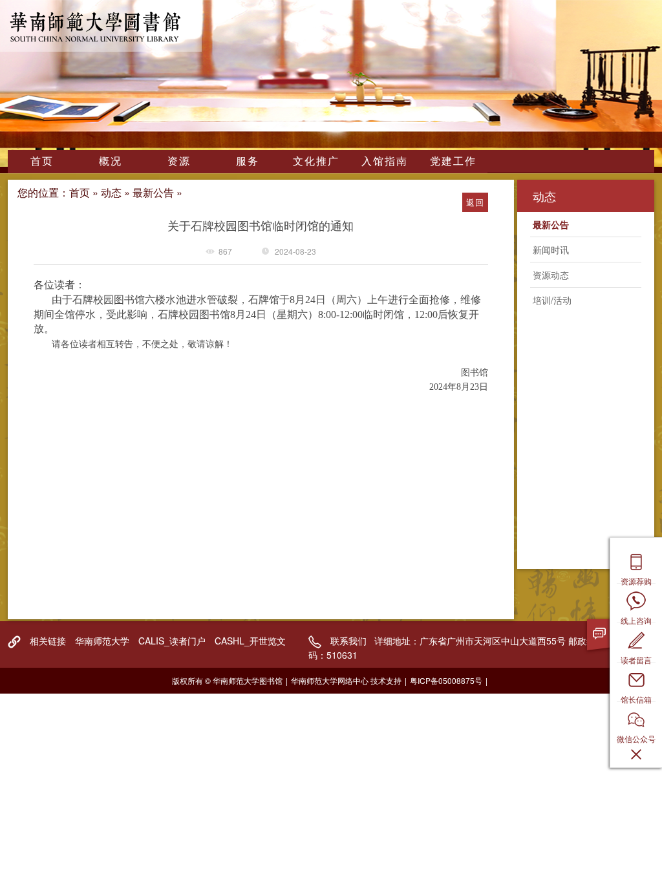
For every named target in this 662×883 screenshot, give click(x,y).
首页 (42, 160)
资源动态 (551, 274)
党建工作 (453, 160)
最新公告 (153, 192)
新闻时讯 (551, 249)
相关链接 (48, 640)
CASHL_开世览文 (250, 640)
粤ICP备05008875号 (446, 680)
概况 (110, 160)
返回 (475, 202)
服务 (247, 160)
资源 (179, 160)
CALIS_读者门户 (172, 640)
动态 (111, 192)
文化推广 (316, 160)
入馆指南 (384, 160)
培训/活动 (552, 299)
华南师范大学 (102, 640)
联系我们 (348, 640)
